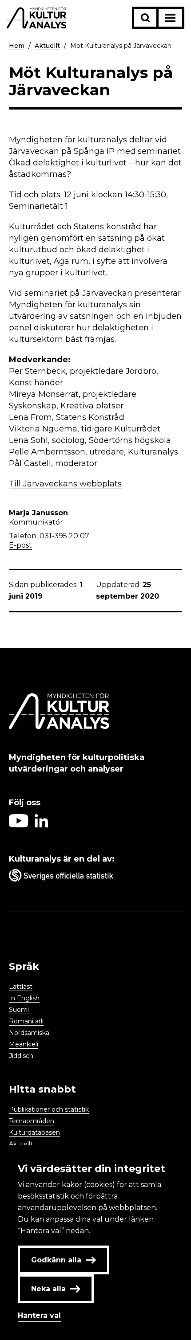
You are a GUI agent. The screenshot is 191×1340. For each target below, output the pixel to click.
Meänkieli (23, 1044)
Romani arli (26, 1021)
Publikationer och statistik (49, 1109)
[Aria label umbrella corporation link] (95, 877)
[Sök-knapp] (145, 18)
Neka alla (48, 1289)
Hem (16, 46)
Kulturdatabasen (34, 1132)
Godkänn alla (56, 1260)
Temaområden (31, 1121)
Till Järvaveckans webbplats (65, 484)
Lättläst (20, 987)
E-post (20, 545)
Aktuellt (47, 46)
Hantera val (39, 1315)
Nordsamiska (29, 1033)
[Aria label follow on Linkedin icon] (41, 825)
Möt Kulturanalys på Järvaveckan (120, 46)
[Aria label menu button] (170, 18)
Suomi (19, 1010)
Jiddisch (21, 1056)
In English (24, 998)
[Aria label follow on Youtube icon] (18, 825)
